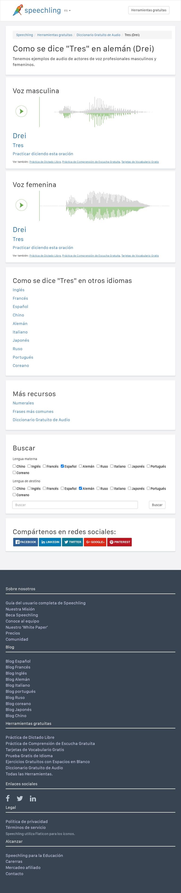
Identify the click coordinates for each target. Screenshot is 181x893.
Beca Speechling (22, 614)
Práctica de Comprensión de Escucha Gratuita (50, 743)
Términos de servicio (26, 827)
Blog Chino (16, 715)
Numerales (23, 402)
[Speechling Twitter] (22, 799)
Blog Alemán (18, 679)
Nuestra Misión (20, 608)
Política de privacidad (27, 821)
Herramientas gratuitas (148, 10)
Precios (13, 633)
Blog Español (18, 661)
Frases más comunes (33, 411)
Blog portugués (21, 691)
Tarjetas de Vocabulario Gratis (35, 749)
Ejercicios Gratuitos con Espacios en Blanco (48, 761)
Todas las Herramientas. (29, 773)
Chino (18, 314)
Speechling (24, 35)
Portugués (23, 357)
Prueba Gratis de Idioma (29, 755)
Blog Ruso (15, 697)
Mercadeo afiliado (23, 867)
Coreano (21, 365)
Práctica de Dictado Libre (30, 737)
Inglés (19, 289)
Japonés (21, 340)
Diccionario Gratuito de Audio (98, 35)
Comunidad (17, 639)
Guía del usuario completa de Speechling (46, 602)
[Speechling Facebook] (11, 799)
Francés (20, 298)
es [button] (66, 10)
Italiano (20, 331)
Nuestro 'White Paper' (27, 627)
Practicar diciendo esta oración (43, 153)
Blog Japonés (19, 709)
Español (20, 306)
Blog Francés (18, 667)
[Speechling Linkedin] (36, 799)
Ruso (17, 348)
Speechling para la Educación (34, 855)
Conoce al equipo (22, 621)
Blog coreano (18, 703)
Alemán (20, 323)
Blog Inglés (16, 673)
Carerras (14, 861)
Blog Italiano (18, 685)
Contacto (14, 873)
